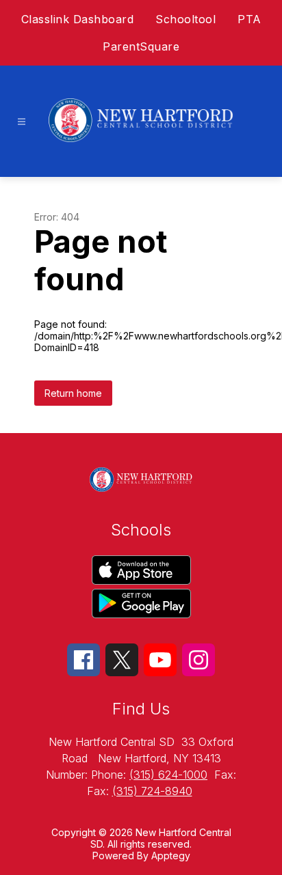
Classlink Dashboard (77, 19)
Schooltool (185, 19)
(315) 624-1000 (168, 774)
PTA (249, 19)
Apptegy (170, 855)
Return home (73, 393)
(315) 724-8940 (152, 791)
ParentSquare (141, 46)
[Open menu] (21, 122)
